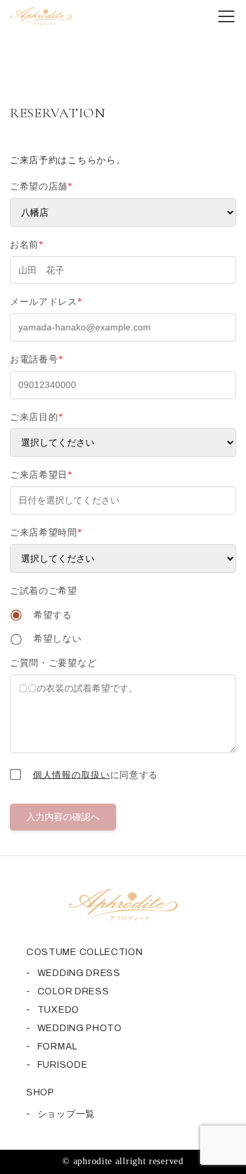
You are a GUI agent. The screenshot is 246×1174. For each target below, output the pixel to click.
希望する (51, 615)
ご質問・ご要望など (53, 663)
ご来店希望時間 (46, 533)
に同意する (95, 774)
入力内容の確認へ (63, 817)
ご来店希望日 (41, 475)
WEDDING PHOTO (79, 1028)
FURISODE (62, 1065)
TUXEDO (58, 1010)
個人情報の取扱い (71, 774)
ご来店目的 (36, 417)
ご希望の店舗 (41, 186)
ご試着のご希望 (43, 591)
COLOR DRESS (73, 991)
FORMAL (57, 1046)
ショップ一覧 (66, 1114)
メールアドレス (46, 302)
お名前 (27, 245)
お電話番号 (36, 359)
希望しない (55, 639)
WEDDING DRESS (79, 973)
